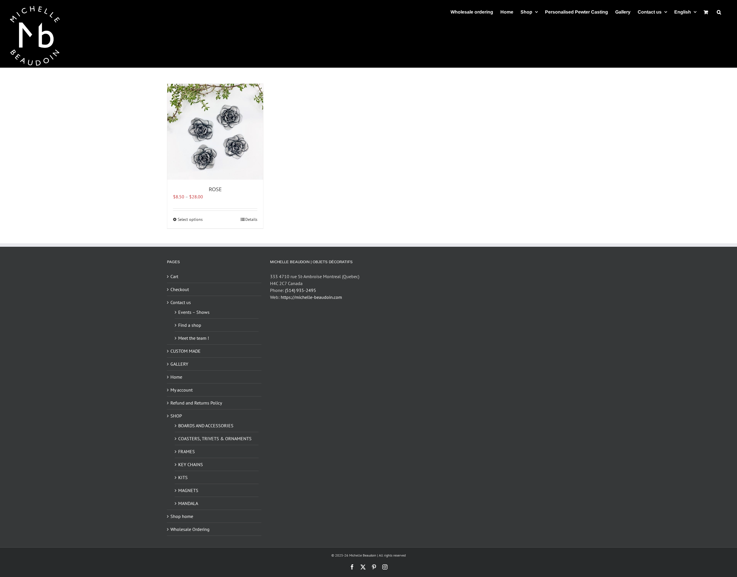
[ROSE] (215, 132)
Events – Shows (194, 312)
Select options (190, 219)
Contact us (180, 302)
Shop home (181, 516)
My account (181, 390)
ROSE (215, 189)
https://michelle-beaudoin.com (311, 297)
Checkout (179, 289)
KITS (183, 477)
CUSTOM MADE (185, 351)
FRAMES (186, 451)
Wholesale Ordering (190, 529)
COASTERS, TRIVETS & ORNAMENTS (215, 438)
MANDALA (188, 503)
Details (251, 219)
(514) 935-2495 (300, 290)
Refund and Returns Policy (196, 403)
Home (176, 377)
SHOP (176, 416)
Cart (174, 276)
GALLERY (179, 364)
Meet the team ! (193, 338)
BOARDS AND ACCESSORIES (205, 425)
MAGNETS (188, 490)
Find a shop (189, 325)
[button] (719, 12)
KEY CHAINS (190, 464)
